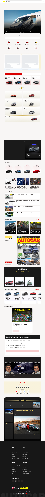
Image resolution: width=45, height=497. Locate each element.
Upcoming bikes (25, 452)
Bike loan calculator (26, 458)
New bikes (24, 450)
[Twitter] (22, 481)
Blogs (13, 467)
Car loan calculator (15, 458)
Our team (24, 467)
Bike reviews (24, 454)
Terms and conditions (26, 471)
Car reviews (14, 454)
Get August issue (8, 262)
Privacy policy (25, 469)
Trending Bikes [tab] (31, 74)
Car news (13, 456)
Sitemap (13, 469)
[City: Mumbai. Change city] (43, 1)
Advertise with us (25, 473)
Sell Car (13, 473)
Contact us (14, 471)
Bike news (24, 456)
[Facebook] (19, 481)
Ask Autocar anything (16, 465)
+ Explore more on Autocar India (18, 443)
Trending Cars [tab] (13, 74)
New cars (13, 450)
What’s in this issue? (8, 264)
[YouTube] (13, 481)
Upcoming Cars (14, 452)
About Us (24, 465)
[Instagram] (16, 481)
